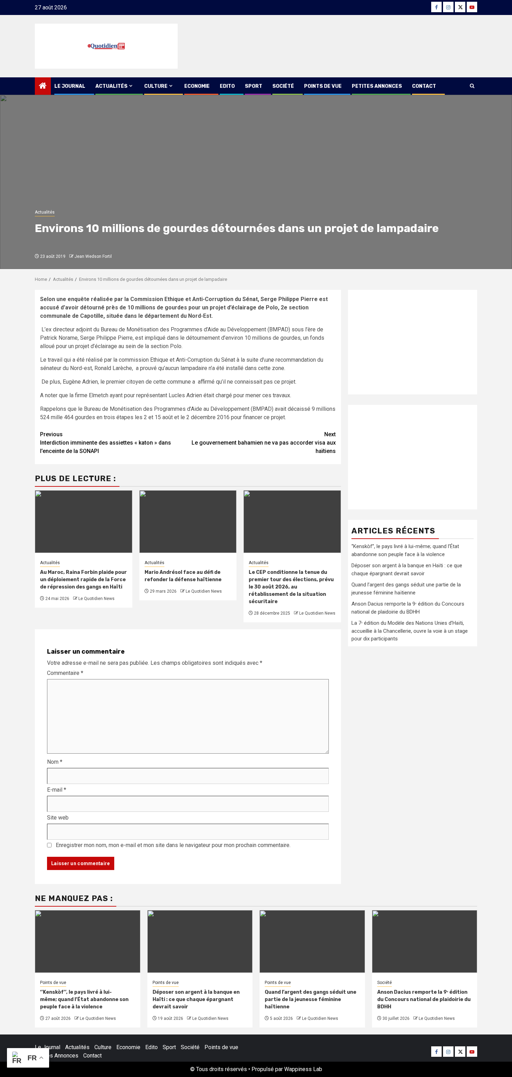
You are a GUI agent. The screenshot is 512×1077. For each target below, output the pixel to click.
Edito (227, 86)
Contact (424, 86)
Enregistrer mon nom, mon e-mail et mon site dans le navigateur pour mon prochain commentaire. (173, 845)
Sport (253, 86)
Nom (54, 762)
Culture (156, 86)
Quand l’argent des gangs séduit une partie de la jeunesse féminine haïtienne (310, 999)
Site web (58, 817)
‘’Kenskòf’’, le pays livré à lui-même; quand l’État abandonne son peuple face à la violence (84, 999)
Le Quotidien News (96, 598)
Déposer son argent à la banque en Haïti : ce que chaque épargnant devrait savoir (196, 999)
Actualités (111, 86)
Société (283, 86)
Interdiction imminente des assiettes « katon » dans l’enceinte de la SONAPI (105, 442)
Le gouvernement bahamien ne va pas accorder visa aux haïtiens (264, 442)
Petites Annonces (377, 86)
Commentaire (65, 673)
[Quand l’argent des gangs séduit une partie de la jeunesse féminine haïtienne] (312, 941)
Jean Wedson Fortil (93, 256)
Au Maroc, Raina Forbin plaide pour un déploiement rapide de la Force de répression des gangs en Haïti (83, 579)
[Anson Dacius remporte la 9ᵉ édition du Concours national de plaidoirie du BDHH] (425, 941)
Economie (197, 86)
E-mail (56, 789)
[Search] (472, 86)
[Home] (43, 86)
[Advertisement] (412, 342)
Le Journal (69, 86)
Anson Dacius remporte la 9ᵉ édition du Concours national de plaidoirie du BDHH (424, 999)
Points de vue (323, 86)
